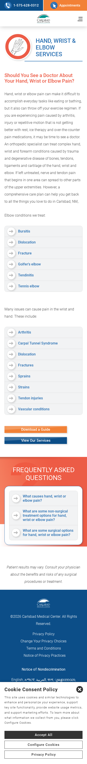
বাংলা (50, 680)
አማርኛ (30, 680)
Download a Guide (35, 429)
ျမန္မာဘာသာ (65, 680)
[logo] (43, 18)
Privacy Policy (44, 634)
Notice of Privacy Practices (45, 655)
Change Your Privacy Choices (43, 641)
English (17, 680)
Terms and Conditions (43, 648)
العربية (41, 680)
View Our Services (35, 440)
